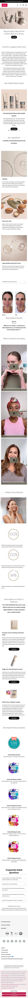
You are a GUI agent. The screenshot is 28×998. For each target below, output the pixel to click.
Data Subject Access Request (6, 988)
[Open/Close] (22, 1)
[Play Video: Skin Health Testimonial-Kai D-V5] (14, 413)
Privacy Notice (5, 975)
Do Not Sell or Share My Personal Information (12, 958)
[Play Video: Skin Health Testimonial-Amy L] (14, 460)
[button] (2, 110)
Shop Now (14, 129)
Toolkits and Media (5, 925)
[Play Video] (2, 390)
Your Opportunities (5, 921)
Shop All (14, 37)
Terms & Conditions (6, 954)
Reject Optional (14, 995)
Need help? (3, 928)
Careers (3, 948)
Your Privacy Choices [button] (6, 956)
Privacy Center (4, 950)
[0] (23, 5)
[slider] (15, 390)
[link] (20, 5)
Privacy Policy (4, 952)
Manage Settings (14, 991)
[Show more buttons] (25, 390)
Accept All (14, 993)
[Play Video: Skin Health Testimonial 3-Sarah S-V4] (14, 366)
